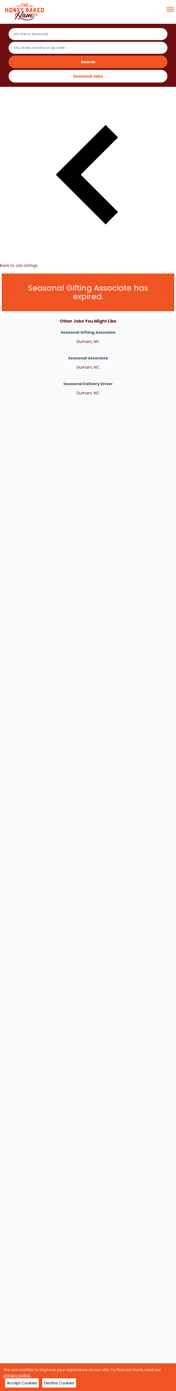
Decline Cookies (59, 1383)
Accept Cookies (22, 1383)
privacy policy (17, 1375)
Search (88, 62)
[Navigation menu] (170, 9)
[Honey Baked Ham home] (24, 11)
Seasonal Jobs (88, 76)
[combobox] (88, 34)
